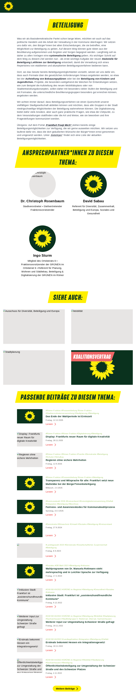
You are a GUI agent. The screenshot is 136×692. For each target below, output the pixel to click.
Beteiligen (56, 135)
